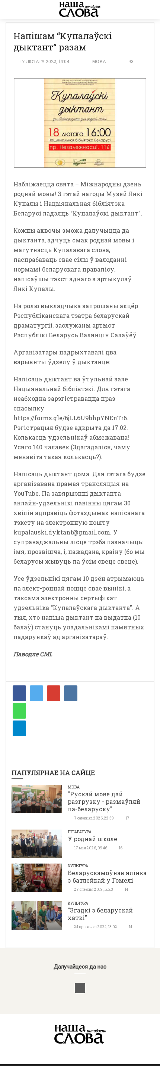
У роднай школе (92, 839)
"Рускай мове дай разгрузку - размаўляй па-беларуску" (104, 801)
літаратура (80, 831)
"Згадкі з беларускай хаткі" (100, 913)
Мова (99, 61)
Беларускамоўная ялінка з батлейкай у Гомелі (107, 876)
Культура (78, 865)
